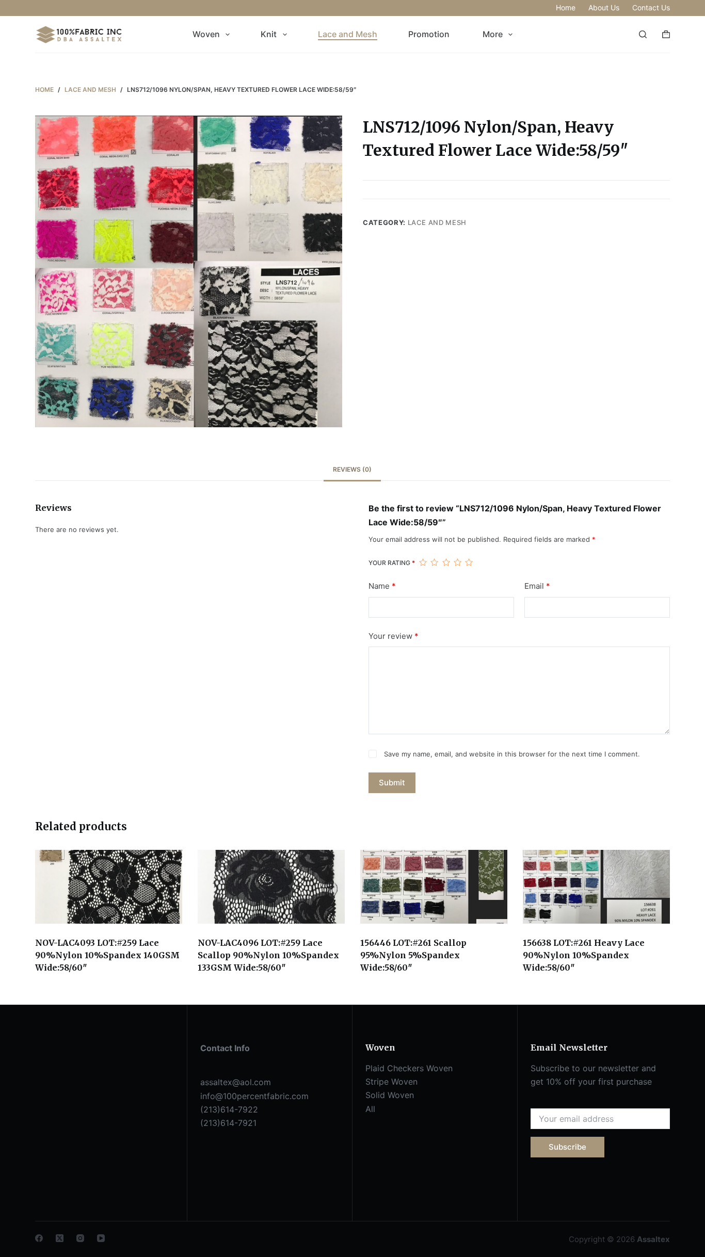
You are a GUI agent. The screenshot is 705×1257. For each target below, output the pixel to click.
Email (537, 586)
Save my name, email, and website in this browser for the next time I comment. (512, 754)
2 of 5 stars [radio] (434, 562)
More (493, 34)
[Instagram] (80, 1238)
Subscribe (567, 1147)
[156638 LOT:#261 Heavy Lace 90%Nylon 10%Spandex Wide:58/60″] (596, 886)
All (370, 1109)
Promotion (430, 34)
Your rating (391, 563)
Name (382, 586)
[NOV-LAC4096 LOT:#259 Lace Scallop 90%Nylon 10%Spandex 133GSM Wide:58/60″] (271, 886)
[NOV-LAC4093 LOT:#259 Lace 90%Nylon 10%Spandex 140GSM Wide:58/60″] (108, 886)
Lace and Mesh (347, 34)
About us (603, 7)
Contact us (651, 7)
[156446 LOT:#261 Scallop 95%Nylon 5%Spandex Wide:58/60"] (433, 886)
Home (565, 7)
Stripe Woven (391, 1081)
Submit (392, 782)
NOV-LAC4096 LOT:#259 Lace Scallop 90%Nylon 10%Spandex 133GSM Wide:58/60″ (268, 955)
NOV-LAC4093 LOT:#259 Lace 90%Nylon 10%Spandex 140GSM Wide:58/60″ (107, 955)
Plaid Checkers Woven (409, 1068)
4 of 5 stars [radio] (457, 562)
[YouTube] (101, 1238)
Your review (393, 636)
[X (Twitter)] (59, 1238)
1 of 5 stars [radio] (422, 562)
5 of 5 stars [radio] (468, 562)
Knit (269, 34)
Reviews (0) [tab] (352, 469)
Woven (206, 34)
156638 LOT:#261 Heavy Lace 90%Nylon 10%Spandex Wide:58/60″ (584, 955)
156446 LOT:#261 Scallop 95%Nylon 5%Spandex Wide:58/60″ (413, 955)
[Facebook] (39, 1238)
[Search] (643, 34)
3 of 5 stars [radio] (446, 562)
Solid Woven (389, 1095)
